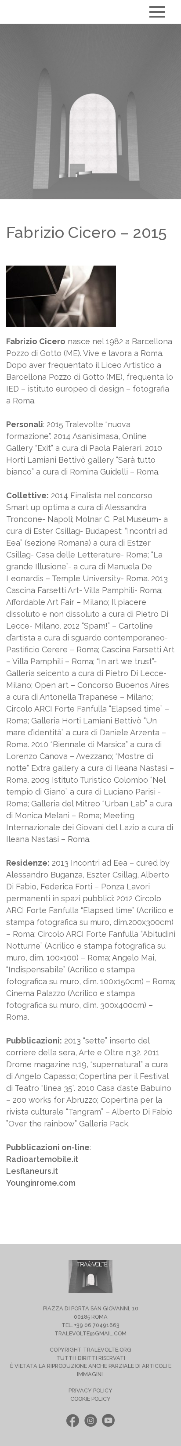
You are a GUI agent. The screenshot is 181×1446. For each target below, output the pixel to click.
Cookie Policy (90, 1399)
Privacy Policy (90, 1390)
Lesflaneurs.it (32, 1171)
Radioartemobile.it (42, 1159)
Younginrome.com (41, 1182)
